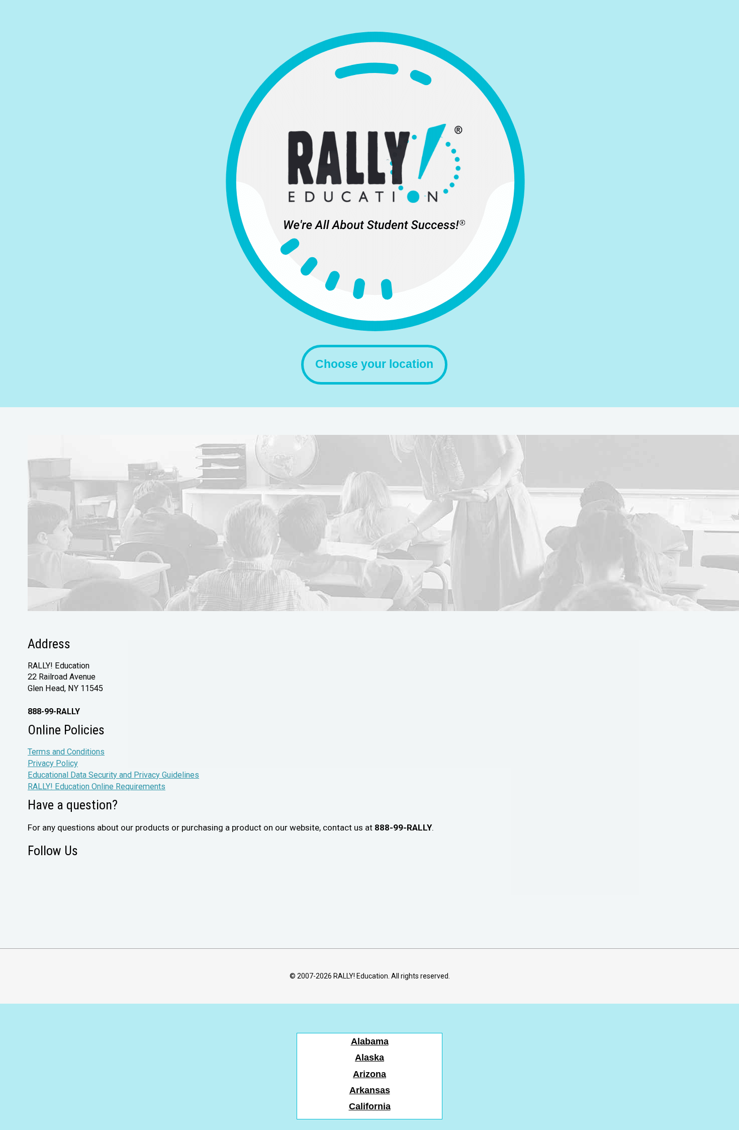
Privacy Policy (53, 763)
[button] (374, 365)
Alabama (370, 1041)
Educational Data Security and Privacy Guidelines (113, 775)
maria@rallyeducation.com (74, 700)
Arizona (369, 1074)
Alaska (369, 1057)
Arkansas (369, 1090)
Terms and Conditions (66, 752)
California (370, 1106)
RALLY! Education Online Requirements (96, 786)
